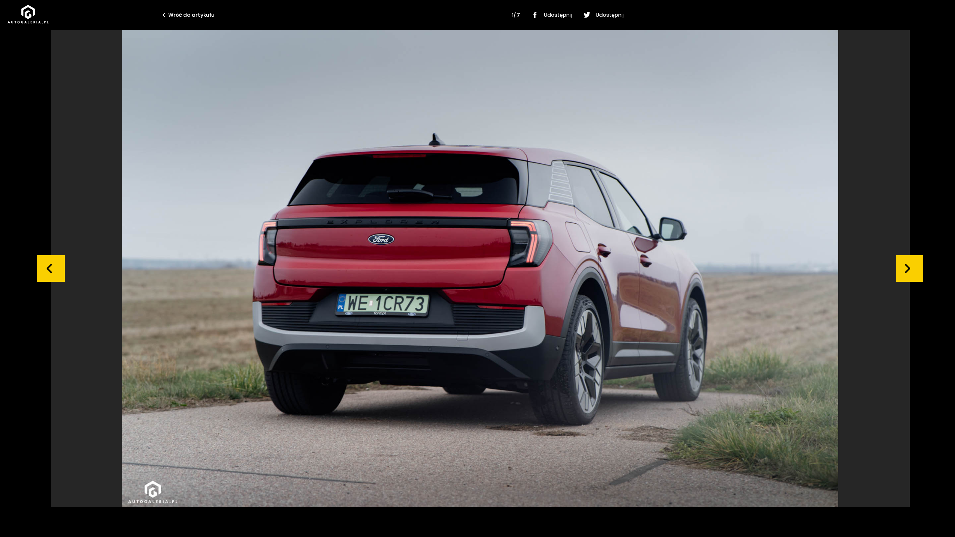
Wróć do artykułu (191, 15)
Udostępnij (558, 15)
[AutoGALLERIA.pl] (28, 14)
